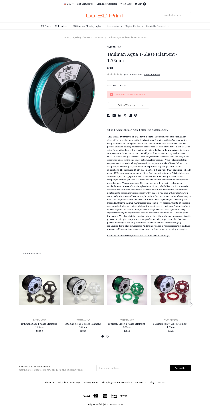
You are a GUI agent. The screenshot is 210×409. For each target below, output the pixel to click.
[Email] (114, 115)
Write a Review (152, 74)
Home (66, 37)
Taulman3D (98, 37)
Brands (162, 382)
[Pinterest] (135, 115)
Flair (100, 404)
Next (191, 304)
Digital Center (133, 26)
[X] (124, 115)
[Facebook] (108, 115)
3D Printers (61, 26)
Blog (152, 382)
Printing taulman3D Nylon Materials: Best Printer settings (138, 235)
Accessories (113, 26)
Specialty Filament (156, 26)
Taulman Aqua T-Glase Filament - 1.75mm (127, 37)
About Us (49, 382)
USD (69, 3)
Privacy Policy (91, 382)
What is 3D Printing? (69, 382)
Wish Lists (126, 3)
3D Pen (45, 26)
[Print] (119, 115)
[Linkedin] (130, 115)
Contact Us (141, 382)
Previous (19, 304)
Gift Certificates (85, 3)
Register (112, 3)
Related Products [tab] (32, 253)
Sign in (101, 3)
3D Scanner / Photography (87, 26)
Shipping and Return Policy (117, 382)
